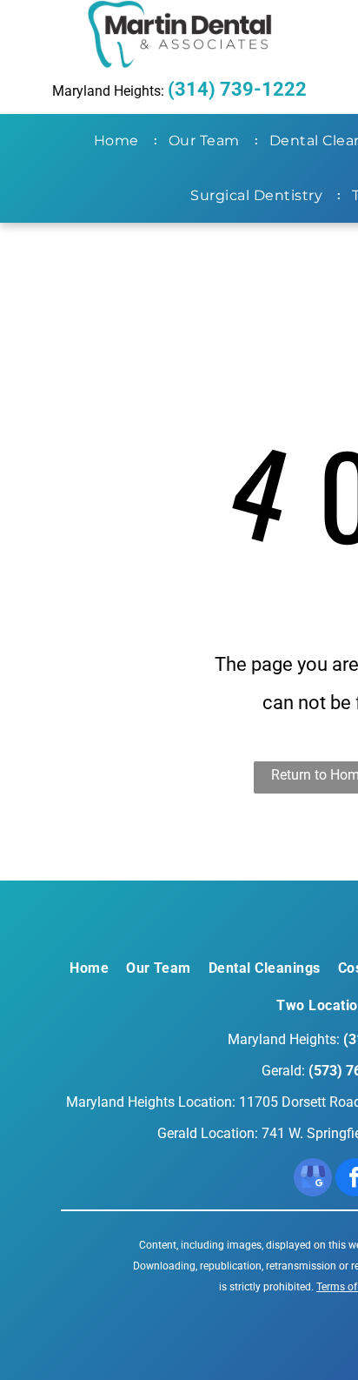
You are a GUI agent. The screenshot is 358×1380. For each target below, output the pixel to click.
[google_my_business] (313, 1179)
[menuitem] (120, 141)
